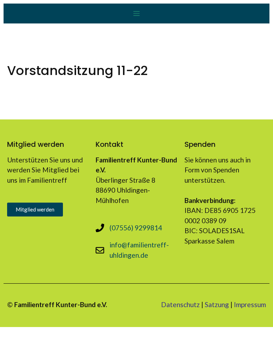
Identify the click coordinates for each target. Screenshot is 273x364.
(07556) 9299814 (135, 228)
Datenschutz (180, 304)
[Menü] (136, 13)
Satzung (217, 304)
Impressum (250, 304)
